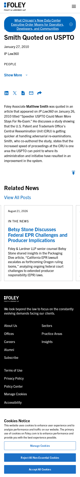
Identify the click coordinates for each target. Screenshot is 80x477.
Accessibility (13, 402)
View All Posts (17, 197)
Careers (9, 341)
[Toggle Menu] (74, 6)
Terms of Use (13, 370)
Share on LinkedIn (6, 93)
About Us (10, 325)
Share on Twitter (14, 93)
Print (23, 93)
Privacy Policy (14, 378)
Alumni (9, 350)
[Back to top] (73, 174)
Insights (47, 341)
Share (39, 93)
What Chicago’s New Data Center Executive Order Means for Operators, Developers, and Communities (37, 24)
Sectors (47, 325)
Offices (9, 333)
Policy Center (13, 386)
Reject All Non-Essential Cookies (40, 457)
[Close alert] (71, 24)
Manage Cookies (40, 445)
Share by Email (31, 93)
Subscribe (11, 357)
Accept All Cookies (40, 469)
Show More (13, 74)
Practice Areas (52, 333)
